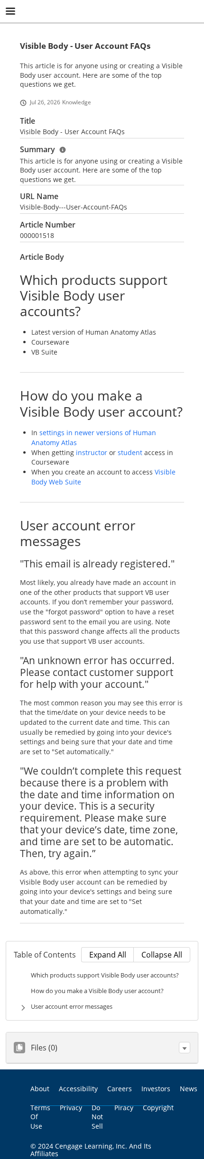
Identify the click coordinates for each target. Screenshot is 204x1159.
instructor (92, 452)
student (131, 452)
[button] (184, 1047)
